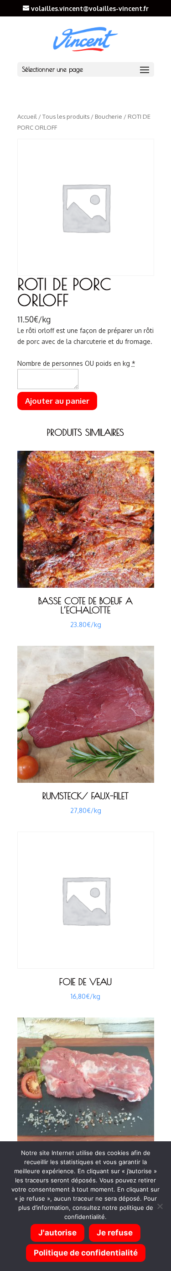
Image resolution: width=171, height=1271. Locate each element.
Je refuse (115, 1232)
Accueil (27, 116)
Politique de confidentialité (86, 1252)
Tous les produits (65, 116)
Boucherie (108, 116)
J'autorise (57, 1232)
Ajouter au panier (57, 401)
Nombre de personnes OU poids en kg (76, 363)
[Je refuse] (159, 1206)
